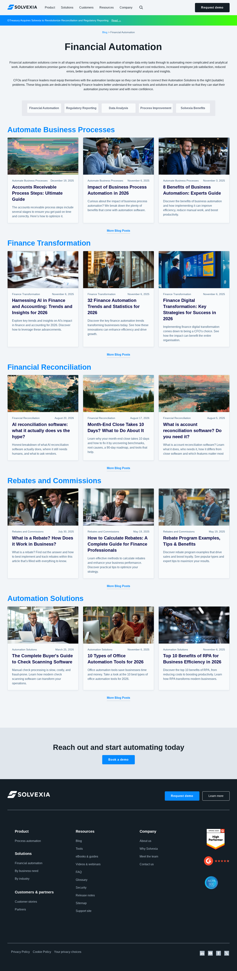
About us (145, 840)
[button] (50, 7)
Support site (83, 910)
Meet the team (149, 856)
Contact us (147, 864)
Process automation (28, 840)
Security (81, 887)
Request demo (212, 7)
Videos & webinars (88, 864)
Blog (104, 32)
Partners (20, 909)
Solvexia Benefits (193, 108)
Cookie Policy (42, 951)
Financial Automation (44, 108)
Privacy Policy (20, 951)
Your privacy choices (67, 951)
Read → (116, 20)
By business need (26, 870)
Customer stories (26, 901)
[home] (22, 7)
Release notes (85, 895)
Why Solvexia (149, 848)
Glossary (81, 879)
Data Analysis (118, 108)
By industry (22, 878)
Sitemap (81, 903)
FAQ (79, 872)
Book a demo (118, 759)
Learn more (215, 795)
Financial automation (28, 863)
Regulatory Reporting (81, 108)
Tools (79, 848)
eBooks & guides (87, 856)
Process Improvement (155, 108)
